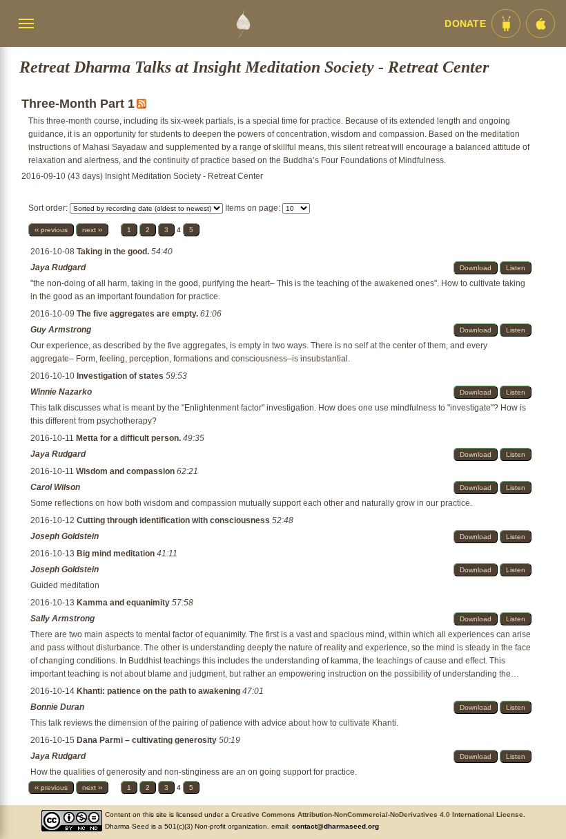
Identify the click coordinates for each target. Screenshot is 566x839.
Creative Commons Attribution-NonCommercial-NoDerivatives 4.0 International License (377, 814)
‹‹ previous (51, 230)
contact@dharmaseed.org (335, 826)
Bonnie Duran (57, 707)
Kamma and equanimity (124, 602)
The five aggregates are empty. (138, 314)
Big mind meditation (117, 553)
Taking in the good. (114, 251)
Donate (465, 24)
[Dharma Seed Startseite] (243, 23)
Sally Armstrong (62, 618)
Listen (515, 268)
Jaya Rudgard (58, 267)
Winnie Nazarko (61, 392)
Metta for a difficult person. (129, 438)
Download (475, 268)
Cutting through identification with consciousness (174, 520)
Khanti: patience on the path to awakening (159, 691)
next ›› (92, 230)
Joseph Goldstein (64, 536)
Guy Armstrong (60, 329)
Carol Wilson (55, 487)
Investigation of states (121, 376)
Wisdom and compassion (126, 471)
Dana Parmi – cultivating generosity (148, 740)
